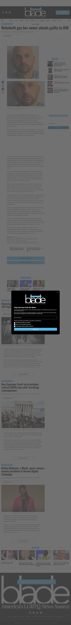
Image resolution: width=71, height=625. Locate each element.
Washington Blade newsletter (23, 322)
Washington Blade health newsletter (24, 326)
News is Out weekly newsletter (23, 324)
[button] (35, 323)
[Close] (58, 292)
